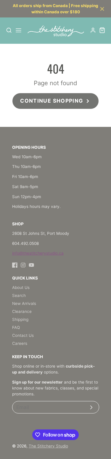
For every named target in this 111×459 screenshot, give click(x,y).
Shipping (20, 319)
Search (19, 295)
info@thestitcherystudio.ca (38, 253)
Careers (19, 343)
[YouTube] (31, 265)
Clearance (22, 311)
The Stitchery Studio (48, 446)
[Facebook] (14, 265)
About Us (21, 287)
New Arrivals (24, 303)
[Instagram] (23, 265)
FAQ (16, 327)
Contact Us (23, 335)
